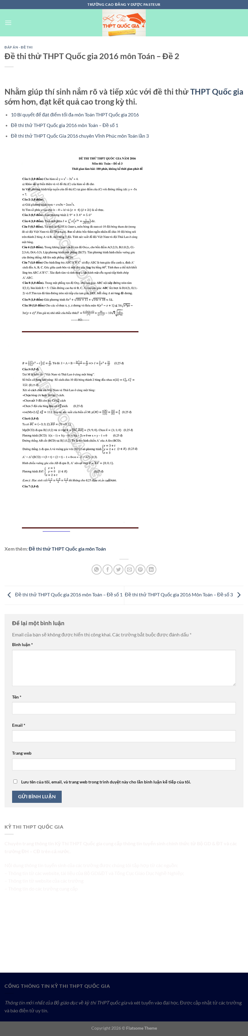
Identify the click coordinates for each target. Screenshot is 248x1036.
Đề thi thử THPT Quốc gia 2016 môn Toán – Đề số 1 (64, 125)
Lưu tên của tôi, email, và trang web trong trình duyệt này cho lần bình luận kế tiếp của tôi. (106, 781)
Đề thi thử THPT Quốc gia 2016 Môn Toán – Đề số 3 (179, 595)
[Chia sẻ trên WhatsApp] (97, 570)
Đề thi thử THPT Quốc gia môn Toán (67, 549)
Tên (16, 696)
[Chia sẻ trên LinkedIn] (151, 570)
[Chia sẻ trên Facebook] (108, 570)
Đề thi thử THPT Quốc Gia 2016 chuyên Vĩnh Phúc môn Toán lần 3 (80, 136)
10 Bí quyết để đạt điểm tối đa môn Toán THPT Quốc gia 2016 (75, 114)
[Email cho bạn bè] (130, 570)
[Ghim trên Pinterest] (140, 570)
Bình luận (22, 644)
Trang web (21, 753)
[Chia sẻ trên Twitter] (118, 570)
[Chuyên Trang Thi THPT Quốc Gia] (124, 22)
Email (18, 725)
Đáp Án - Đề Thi (18, 47)
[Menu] (8, 22)
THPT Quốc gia (216, 91)
